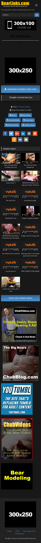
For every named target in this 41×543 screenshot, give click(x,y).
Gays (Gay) (29, 120)
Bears (14, 115)
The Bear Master (24, 107)
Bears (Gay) (26, 115)
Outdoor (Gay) (29, 125)
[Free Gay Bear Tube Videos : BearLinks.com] (17, 4)
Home (9, 531)
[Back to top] (34, 537)
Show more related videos (20, 298)
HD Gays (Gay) (13, 125)
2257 (17, 531)
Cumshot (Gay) (14, 120)
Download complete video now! (21, 89)
